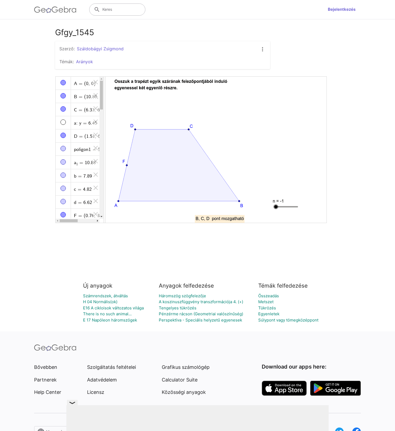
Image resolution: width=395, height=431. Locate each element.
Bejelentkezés (342, 9)
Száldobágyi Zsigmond (100, 48)
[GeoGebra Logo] (55, 9)
